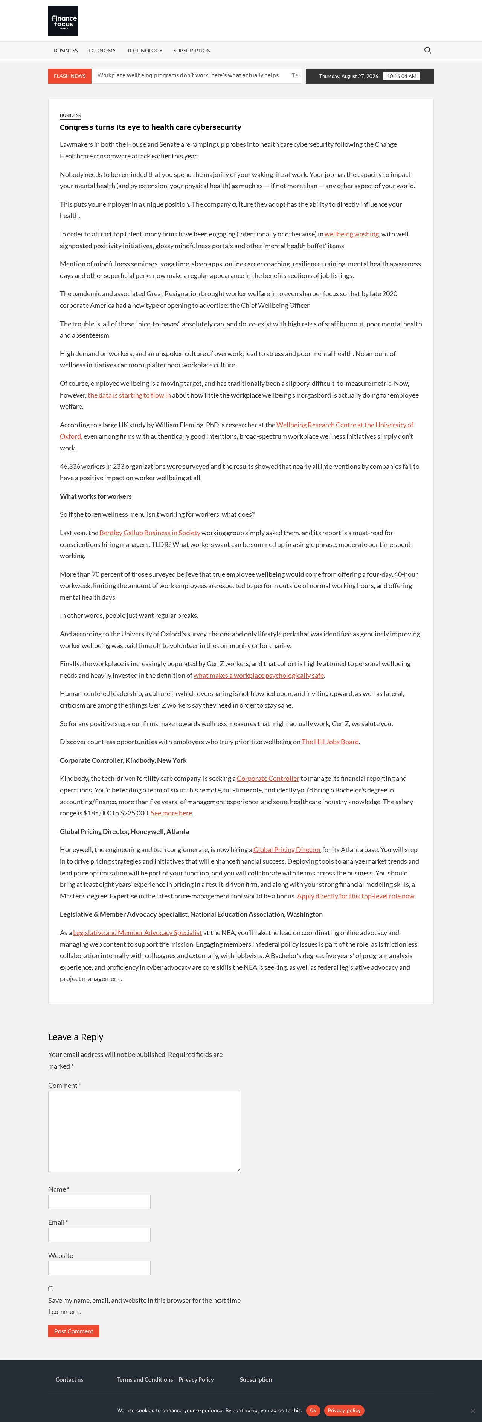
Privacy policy (344, 1410)
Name (59, 1189)
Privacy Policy (196, 1379)
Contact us (70, 1379)
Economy (102, 50)
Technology (145, 50)
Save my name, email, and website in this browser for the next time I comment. (144, 1306)
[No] (472, 1410)
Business (66, 50)
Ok (313, 1410)
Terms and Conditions (145, 1379)
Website (60, 1255)
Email (58, 1222)
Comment (64, 1085)
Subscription (192, 50)
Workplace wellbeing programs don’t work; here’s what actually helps (172, 75)
